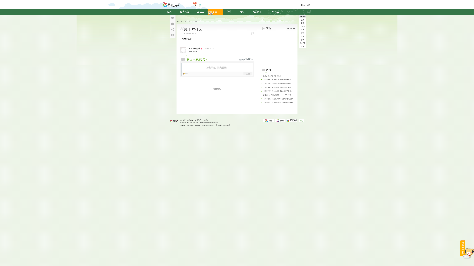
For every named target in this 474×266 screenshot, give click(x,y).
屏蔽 (302, 36)
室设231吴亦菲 (194, 49)
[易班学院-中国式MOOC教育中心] (292, 120)
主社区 (200, 11)
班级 (242, 11)
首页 (169, 11)
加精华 (302, 26)
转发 (302, 40)
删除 (302, 23)
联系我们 (198, 120)
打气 (302, 33)
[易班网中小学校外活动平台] (280, 120)
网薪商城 (257, 11)
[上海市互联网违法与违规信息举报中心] (301, 120)
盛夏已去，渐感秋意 (269, 76)
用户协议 (183, 120)
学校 (229, 11)
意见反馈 (205, 120)
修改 (302, 30)
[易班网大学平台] (268, 120)
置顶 (302, 20)
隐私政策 (190, 120)
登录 (303, 5)
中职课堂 (274, 11)
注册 (309, 5)
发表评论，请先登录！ (217, 67)
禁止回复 (303, 43)
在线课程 (184, 11)
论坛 (214, 11)
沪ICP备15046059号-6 (223, 125)
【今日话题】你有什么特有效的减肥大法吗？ (278, 80)
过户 (302, 46)
